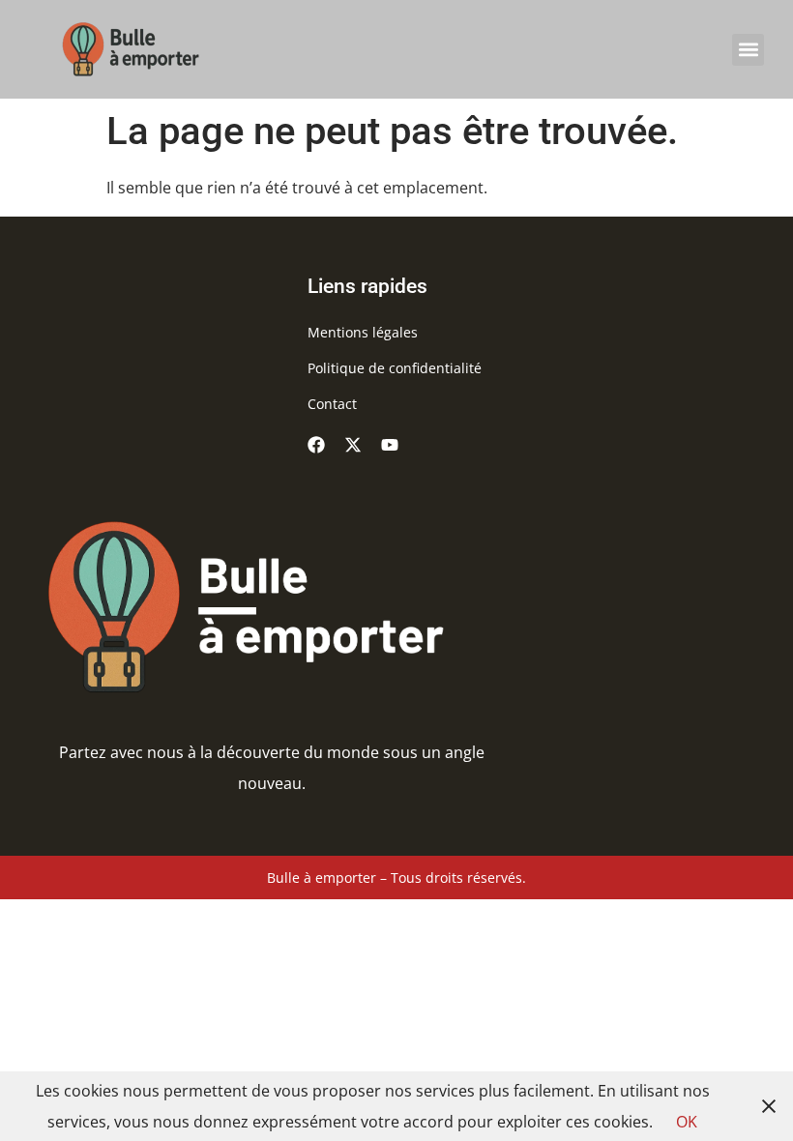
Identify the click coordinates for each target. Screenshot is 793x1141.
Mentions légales (363, 332)
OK (686, 1121)
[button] (748, 50)
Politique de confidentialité (395, 368)
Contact (332, 404)
